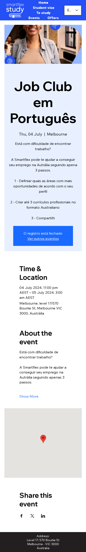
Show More (28, 396)
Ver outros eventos (43, 238)
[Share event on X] (32, 516)
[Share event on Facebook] (21, 516)
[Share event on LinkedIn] (43, 516)
